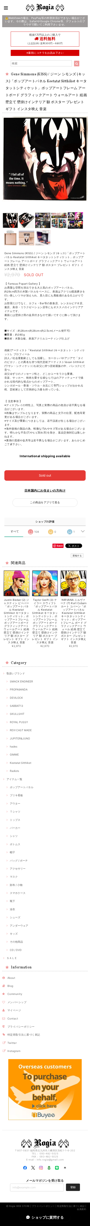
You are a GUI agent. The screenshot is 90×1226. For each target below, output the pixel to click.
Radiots (14, 771)
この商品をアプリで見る (45, 502)
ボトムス (15, 844)
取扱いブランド (16, 673)
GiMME (14, 754)
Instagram (13, 1051)
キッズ (14, 933)
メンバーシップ (16, 1002)
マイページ (14, 1010)
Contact (12, 1018)
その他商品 (16, 941)
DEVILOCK (16, 697)
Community (14, 994)
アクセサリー (18, 868)
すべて (15, 531)
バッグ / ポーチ (19, 860)
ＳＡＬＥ (12, 958)
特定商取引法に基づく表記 (23, 1034)
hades (13, 746)
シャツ (14, 836)
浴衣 (12, 909)
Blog (10, 986)
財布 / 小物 (16, 885)
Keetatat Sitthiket (20, 762)
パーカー (15, 828)
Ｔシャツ (15, 811)
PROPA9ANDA (19, 689)
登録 (73, 1187)
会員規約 (81, 1209)
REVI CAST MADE (21, 730)
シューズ (15, 917)
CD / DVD (16, 950)
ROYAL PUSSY (19, 722)
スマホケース (18, 893)
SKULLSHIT (17, 713)
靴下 (12, 901)
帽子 (12, 852)
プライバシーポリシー (21, 1026)
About (11, 977)
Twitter (12, 1043)
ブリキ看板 (16, 795)
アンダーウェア (19, 925)
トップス (15, 819)
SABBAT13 (16, 705)
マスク (14, 876)
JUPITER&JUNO (20, 738)
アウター (15, 803)
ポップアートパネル (21, 787)
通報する (77, 555)
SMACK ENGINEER (21, 681)
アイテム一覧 (14, 779)
